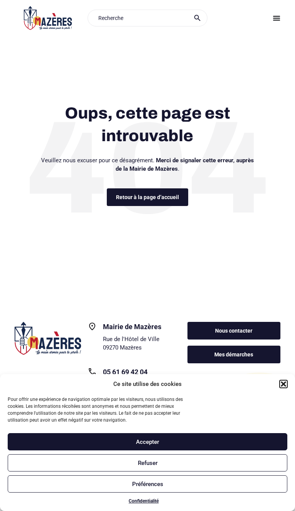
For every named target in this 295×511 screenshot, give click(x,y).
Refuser (147, 463)
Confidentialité (144, 501)
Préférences (147, 484)
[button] (283, 384)
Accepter (147, 441)
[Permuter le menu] (276, 18)
